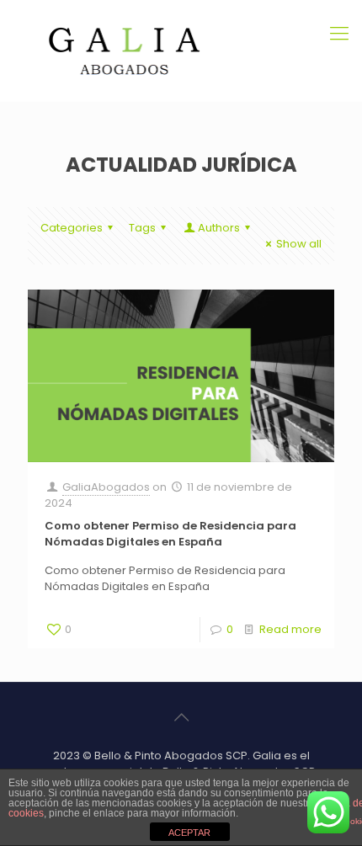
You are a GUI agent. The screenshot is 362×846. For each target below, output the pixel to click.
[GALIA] (181, 50)
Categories (71, 228)
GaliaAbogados (106, 487)
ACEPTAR (189, 832)
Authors (219, 228)
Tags (142, 228)
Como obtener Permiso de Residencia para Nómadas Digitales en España (170, 534)
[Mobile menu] (339, 33)
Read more (290, 629)
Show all (299, 244)
